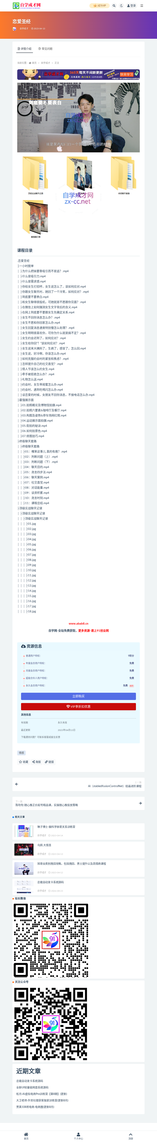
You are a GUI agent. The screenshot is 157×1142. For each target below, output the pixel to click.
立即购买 (78, 696)
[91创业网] (14, 29)
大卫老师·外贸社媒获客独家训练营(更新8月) (42, 1100)
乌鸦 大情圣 (44, 845)
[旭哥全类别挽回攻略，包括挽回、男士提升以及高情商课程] (24, 868)
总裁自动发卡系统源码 (50, 882)
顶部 (130, 1139)
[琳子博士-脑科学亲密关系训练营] (24, 831)
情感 (21, 753)
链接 (51, 762)
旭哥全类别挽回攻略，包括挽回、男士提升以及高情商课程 (71, 863)
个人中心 (78, 1139)
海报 (38, 762)
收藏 (25, 762)
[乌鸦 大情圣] (24, 850)
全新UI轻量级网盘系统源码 (32, 1087)
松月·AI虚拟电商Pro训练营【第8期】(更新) (41, 1094)
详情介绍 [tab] (26, 49)
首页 (34, 63)
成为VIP (102, 6)
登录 (133, 5)
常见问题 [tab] (47, 49)
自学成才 (24, 29)
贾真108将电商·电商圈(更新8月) (35, 1107)
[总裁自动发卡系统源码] (24, 887)
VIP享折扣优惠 (80, 706)
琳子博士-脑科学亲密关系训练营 (56, 827)
